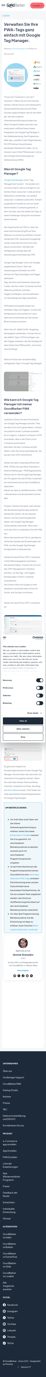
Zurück (7, 15)
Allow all (23, 721)
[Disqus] (23, 1014)
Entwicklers (9, 1202)
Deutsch (25, 1367)
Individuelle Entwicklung (9, 1210)
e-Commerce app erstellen (10, 1143)
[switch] (39, 688)
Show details (32, 713)
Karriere (7, 1096)
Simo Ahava (13, 790)
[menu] (3, 5)
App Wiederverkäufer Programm (11, 1176)
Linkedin (11, 1330)
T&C (5, 1109)
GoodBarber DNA (12, 1083)
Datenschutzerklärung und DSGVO (14, 1117)
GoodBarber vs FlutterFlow (10, 1255)
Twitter (10, 1317)
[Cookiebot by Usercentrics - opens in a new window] (32, 637)
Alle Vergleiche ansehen (8, 1286)
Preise (6, 1186)
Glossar (7, 1218)
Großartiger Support (13, 1077)
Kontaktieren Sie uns (13, 1125)
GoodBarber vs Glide (9, 1265)
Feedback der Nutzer (10, 1194)
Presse (6, 1103)
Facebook (12, 1304)
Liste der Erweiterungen (10, 1165)
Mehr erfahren (23, 970)
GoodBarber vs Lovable (9, 1274)
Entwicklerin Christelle (20, 835)
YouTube (11, 1324)
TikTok (10, 1343)
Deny (23, 737)
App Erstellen (10, 1150)
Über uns (7, 1071)
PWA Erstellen (10, 1157)
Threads (11, 1336)
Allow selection (23, 729)
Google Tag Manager (13, 180)
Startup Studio (10, 1090)
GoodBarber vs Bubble (9, 1245)
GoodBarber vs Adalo (9, 1236)
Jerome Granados (18, 49)
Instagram (12, 1311)
